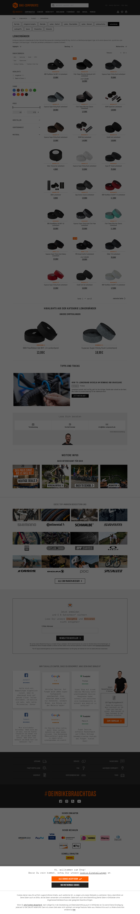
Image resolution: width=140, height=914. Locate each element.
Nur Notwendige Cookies (70, 885)
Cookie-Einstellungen (93, 873)
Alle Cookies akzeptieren (68, 878)
